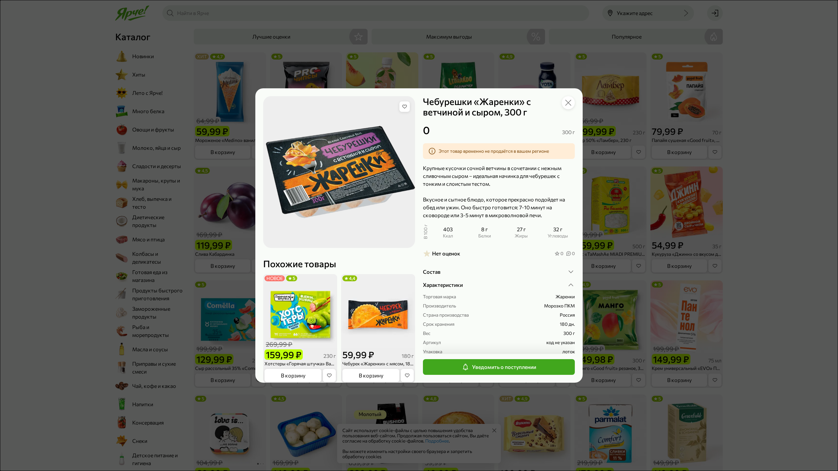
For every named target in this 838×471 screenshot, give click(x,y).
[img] (404, 106)
